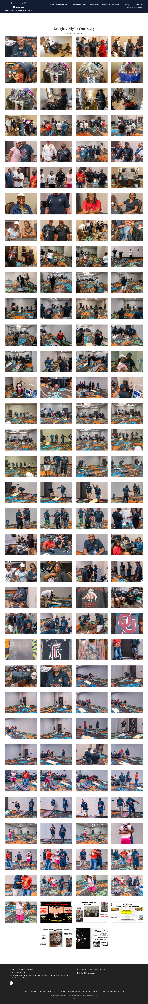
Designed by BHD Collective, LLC (89, 995)
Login (74, 998)
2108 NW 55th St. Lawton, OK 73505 (93, 969)
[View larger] (56, 46)
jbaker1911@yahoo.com (87, 973)
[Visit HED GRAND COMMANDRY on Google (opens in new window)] (11, 983)
